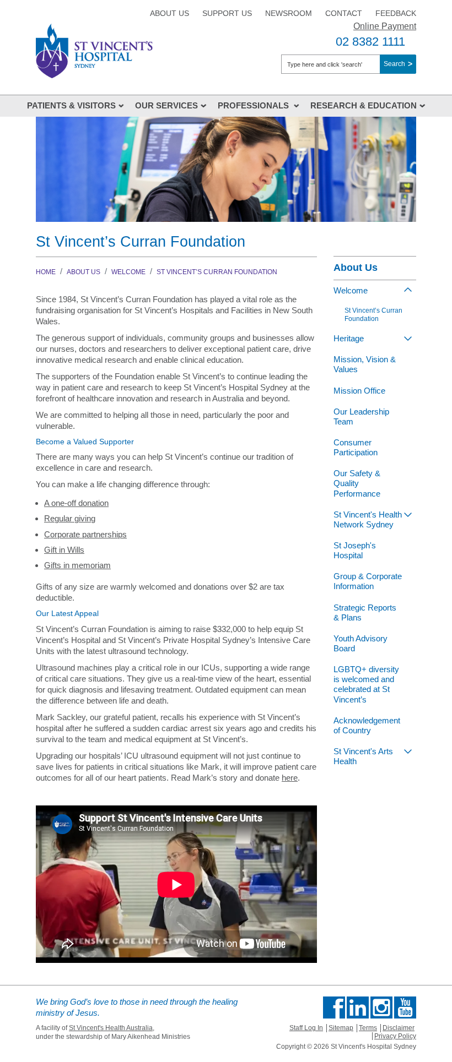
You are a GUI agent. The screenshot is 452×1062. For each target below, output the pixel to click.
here (290, 777)
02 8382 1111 (370, 41)
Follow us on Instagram (381, 1007)
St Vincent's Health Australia (111, 1028)
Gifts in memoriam (77, 565)
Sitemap (341, 1028)
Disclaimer (399, 1028)
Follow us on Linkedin (358, 1007)
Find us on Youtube (405, 1007)
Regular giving (69, 518)
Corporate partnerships (85, 534)
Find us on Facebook (334, 1007)
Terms (368, 1028)
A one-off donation (76, 503)
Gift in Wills (64, 549)
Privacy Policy (395, 1036)
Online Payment (384, 26)
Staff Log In (306, 1028)
